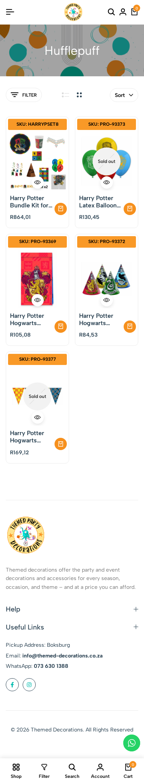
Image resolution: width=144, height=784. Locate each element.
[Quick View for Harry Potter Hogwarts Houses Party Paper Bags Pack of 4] (37, 300)
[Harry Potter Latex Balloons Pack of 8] (106, 161)
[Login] (123, 12)
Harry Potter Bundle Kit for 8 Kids (29, 201)
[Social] (12, 684)
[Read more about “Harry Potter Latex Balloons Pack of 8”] (130, 209)
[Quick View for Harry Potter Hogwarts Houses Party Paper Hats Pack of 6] (107, 300)
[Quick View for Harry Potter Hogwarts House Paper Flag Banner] (37, 417)
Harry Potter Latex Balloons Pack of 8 (99, 201)
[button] (61, 209)
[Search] (111, 12)
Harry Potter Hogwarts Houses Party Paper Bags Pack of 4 (28, 319)
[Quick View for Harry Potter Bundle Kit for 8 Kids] (37, 182)
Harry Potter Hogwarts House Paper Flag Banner (27, 436)
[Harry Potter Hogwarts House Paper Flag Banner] (37, 396)
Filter (29, 95)
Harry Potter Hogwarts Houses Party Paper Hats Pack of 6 (97, 319)
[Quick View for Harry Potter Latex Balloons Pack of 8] (107, 182)
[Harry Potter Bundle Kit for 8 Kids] (37, 161)
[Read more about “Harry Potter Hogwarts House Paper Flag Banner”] (61, 444)
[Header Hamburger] (10, 12)
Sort (120, 95)
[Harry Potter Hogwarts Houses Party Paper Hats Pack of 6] (106, 279)
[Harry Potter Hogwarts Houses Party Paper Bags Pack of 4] (37, 279)
